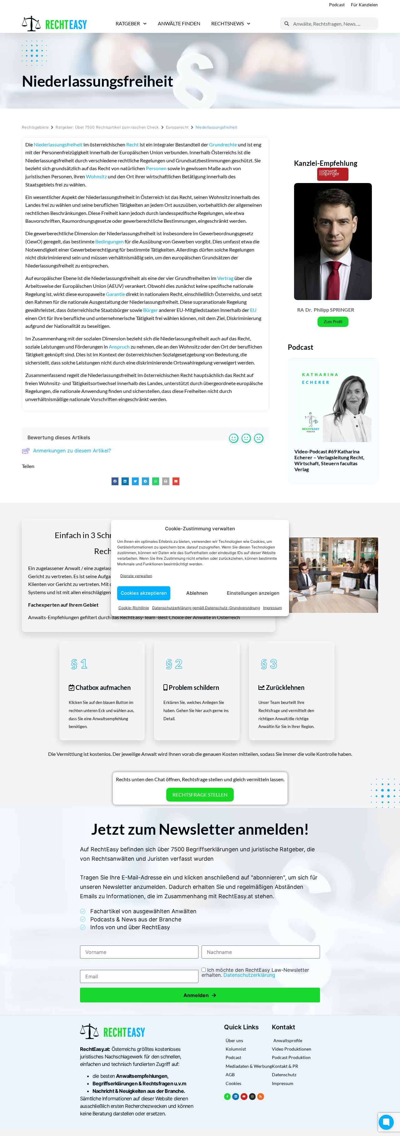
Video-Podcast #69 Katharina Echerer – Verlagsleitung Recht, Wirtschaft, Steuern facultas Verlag (329, 460)
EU (253, 310)
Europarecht (177, 127)
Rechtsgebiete (35, 127)
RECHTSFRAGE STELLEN (200, 794)
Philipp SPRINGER (334, 310)
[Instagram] (252, 1096)
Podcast (337, 4)
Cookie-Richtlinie (133, 607)
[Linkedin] (235, 1096)
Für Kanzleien (364, 4)
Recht (132, 144)
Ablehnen (197, 593)
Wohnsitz (96, 176)
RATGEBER (128, 23)
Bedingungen (109, 241)
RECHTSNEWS (227, 23)
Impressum (272, 607)
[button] (115, 481)
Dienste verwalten (136, 575)
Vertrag (225, 278)
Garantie (115, 294)
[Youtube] (244, 1096)
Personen (156, 168)
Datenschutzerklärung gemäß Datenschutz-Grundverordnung (206, 607)
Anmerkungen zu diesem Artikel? (72, 450)
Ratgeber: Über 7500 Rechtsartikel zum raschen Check (107, 127)
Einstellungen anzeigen (253, 593)
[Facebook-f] (227, 1096)
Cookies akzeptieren (144, 593)
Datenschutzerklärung (249, 975)
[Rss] (260, 1096)
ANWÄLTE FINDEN (179, 23)
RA (300, 310)
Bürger (150, 310)
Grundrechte (223, 144)
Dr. (308, 310)
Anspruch (119, 346)
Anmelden (200, 995)
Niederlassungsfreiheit (58, 144)
